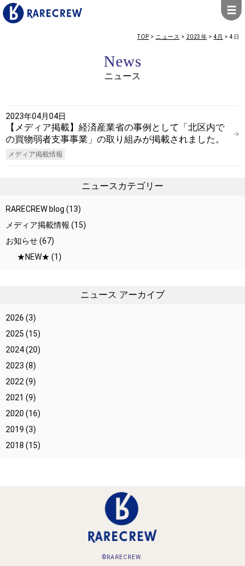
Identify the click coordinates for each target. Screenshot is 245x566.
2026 (15, 317)
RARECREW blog (35, 209)
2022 (15, 381)
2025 (15, 333)
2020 (15, 413)
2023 (15, 365)
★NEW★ (33, 256)
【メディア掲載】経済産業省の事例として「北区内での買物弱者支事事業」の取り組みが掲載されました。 (115, 133)
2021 (15, 397)
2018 (15, 445)
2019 (15, 429)
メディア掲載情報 (35, 154)
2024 (15, 349)
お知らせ (22, 240)
